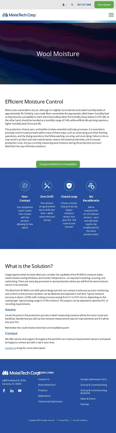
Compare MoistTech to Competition (58, 164)
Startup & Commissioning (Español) (93, 392)
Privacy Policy (64, 420)
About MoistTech (46, 384)
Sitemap (84, 404)
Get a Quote (104, 4)
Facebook (4, 390)
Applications (44, 395)
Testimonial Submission (50, 401)
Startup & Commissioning (93, 384)
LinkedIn (12, 390)
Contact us (10, 348)
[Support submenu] (66, 4)
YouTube (20, 390)
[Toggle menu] (111, 15)
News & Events (88, 398)
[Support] (63, 4)
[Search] (72, 4)
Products (42, 390)
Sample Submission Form (93, 379)
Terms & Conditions (80, 420)
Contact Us (43, 379)
